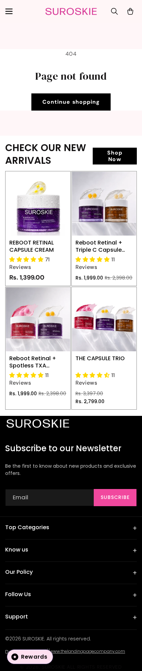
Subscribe (115, 497)
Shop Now (114, 156)
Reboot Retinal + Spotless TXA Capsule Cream (32, 362)
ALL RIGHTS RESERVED (94, 667)
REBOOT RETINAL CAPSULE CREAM (31, 246)
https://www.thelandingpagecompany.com (79, 651)
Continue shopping (71, 101)
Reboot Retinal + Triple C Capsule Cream (98, 246)
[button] (9, 11)
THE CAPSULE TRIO (100, 358)
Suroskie (53, 667)
